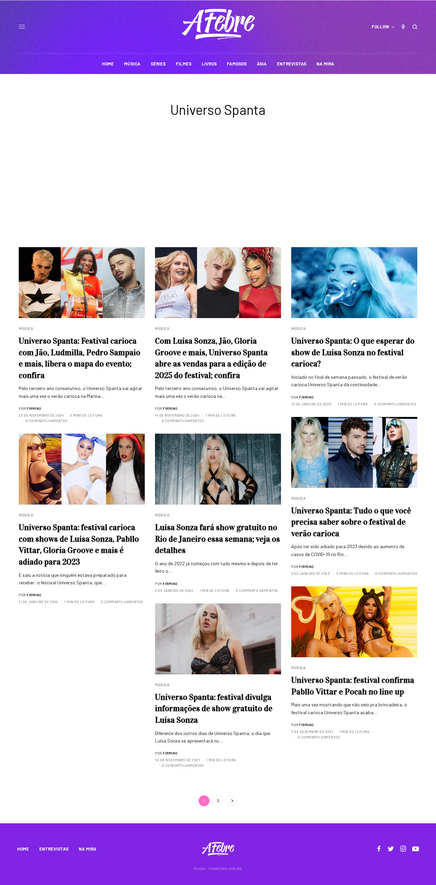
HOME (23, 849)
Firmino (34, 408)
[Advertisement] (218, 196)
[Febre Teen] (218, 24)
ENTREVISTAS (53, 849)
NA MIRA (87, 849)
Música (26, 328)
